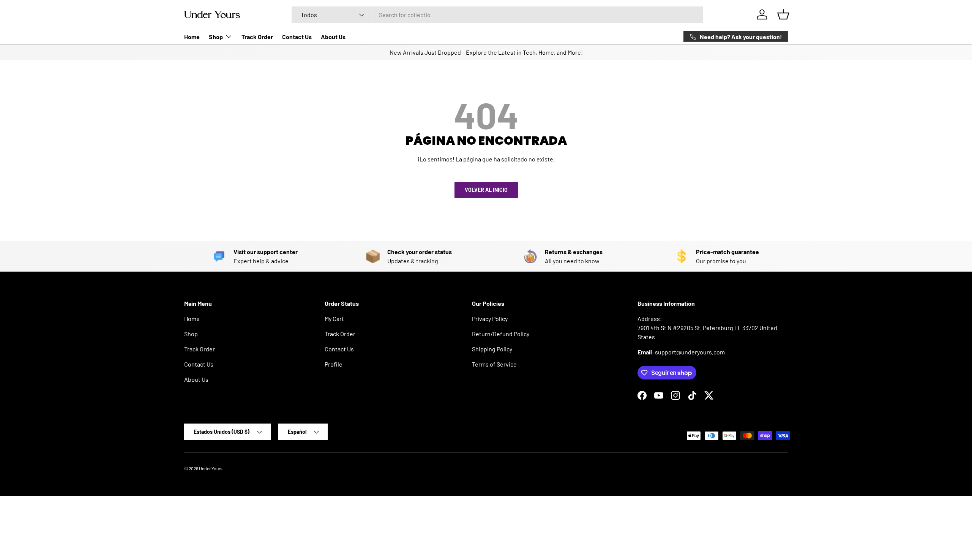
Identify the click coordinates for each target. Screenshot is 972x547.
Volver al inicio (486, 190)
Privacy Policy (490, 318)
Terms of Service (494, 364)
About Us (333, 36)
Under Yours (210, 468)
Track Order (257, 36)
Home (192, 36)
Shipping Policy (492, 349)
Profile (333, 364)
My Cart (334, 318)
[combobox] (497, 14)
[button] (783, 14)
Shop (216, 36)
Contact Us (297, 36)
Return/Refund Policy (500, 333)
